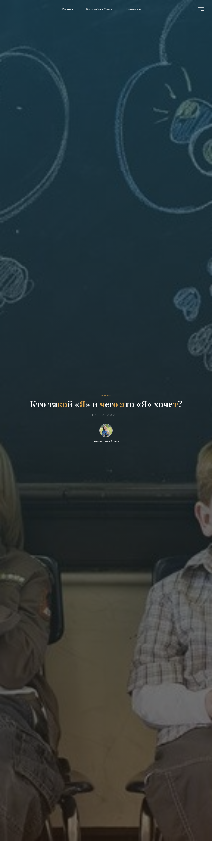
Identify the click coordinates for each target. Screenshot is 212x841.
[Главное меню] (201, 9)
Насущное (105, 395)
